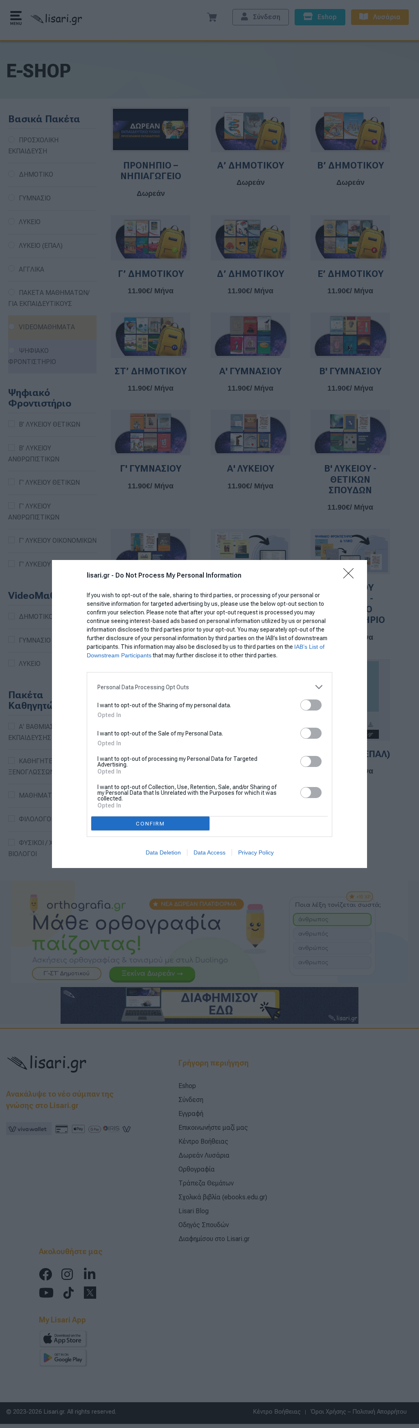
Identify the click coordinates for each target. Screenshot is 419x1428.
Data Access (209, 852)
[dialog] (209, 714)
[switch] (311, 705)
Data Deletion (163, 852)
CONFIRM (150, 824)
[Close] (351, 576)
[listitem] (209, 687)
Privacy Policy (256, 852)
